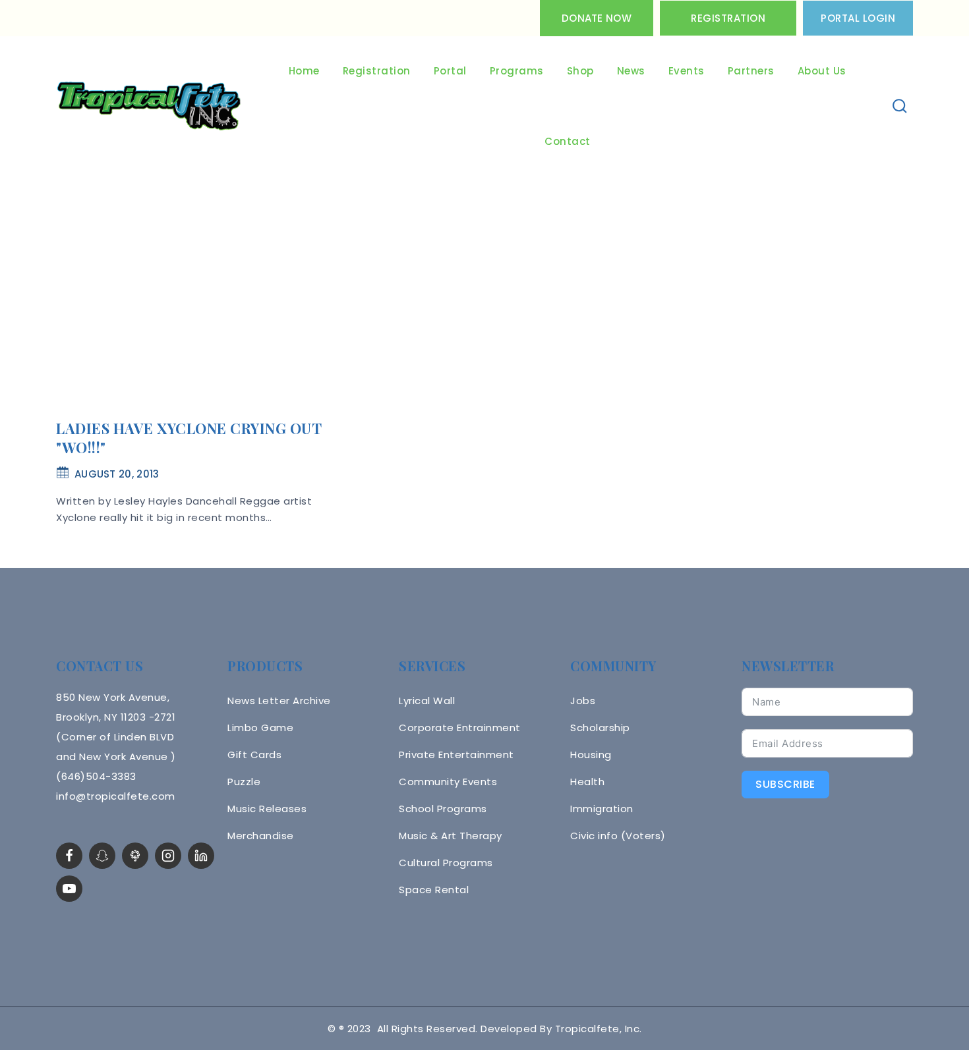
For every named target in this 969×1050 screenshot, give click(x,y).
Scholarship (600, 727)
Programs (517, 71)
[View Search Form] (900, 106)
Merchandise (260, 836)
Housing (591, 754)
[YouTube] (69, 888)
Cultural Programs (446, 863)
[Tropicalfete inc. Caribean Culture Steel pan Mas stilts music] (149, 106)
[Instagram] (168, 856)
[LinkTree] (135, 856)
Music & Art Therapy (450, 836)
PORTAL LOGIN (858, 18)
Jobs (582, 700)
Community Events (448, 781)
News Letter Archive (279, 700)
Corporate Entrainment (460, 727)
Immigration (601, 808)
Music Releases (267, 808)
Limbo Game (260, 727)
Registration (728, 18)
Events (686, 71)
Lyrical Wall (427, 700)
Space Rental (434, 890)
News (631, 71)
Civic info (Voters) (618, 836)
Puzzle (243, 781)
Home (304, 71)
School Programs (443, 808)
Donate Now (596, 18)
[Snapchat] (102, 856)
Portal (450, 71)
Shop (580, 71)
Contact (567, 141)
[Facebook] (69, 856)
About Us (822, 71)
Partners (751, 71)
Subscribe (785, 784)
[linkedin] (201, 856)
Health (587, 781)
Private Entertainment (456, 754)
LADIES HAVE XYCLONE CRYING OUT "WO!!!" (188, 437)
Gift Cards (254, 754)
